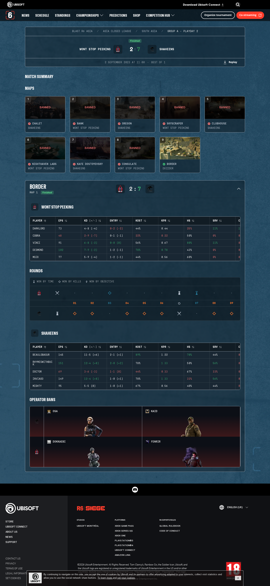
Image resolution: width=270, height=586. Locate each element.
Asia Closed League (117, 31)
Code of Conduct (169, 531)
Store (10, 521)
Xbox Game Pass (124, 526)
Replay (233, 62)
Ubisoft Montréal (88, 526)
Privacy (11, 563)
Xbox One (120, 535)
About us (11, 531)
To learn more (105, 577)
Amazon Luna (122, 555)
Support (11, 542)
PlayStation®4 (124, 545)
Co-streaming (247, 15)
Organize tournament (218, 15)
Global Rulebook (170, 526)
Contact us (13, 558)
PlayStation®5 (124, 540)
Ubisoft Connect (17, 526)
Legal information (18, 573)
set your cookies (126, 578)
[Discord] (135, 489)
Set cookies (13, 578)
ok (238, 578)
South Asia (149, 31)
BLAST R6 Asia (82, 31)
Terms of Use (14, 568)
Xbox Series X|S (124, 531)
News (9, 537)
